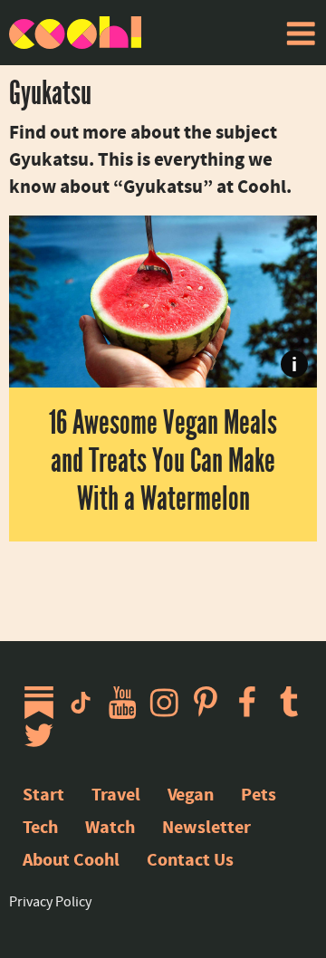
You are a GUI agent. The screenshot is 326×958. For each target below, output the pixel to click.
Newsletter (206, 827)
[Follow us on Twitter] (43, 735)
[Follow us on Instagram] (168, 702)
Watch (110, 827)
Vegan (191, 794)
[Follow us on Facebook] (252, 702)
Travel (115, 794)
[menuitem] (300, 33)
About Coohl (71, 859)
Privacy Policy (50, 902)
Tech (40, 827)
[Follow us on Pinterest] (210, 702)
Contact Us (190, 859)
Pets (258, 794)
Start (43, 794)
